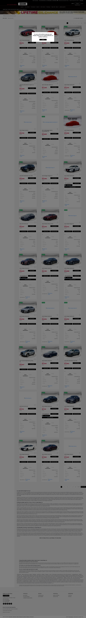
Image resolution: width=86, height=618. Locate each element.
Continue (43, 39)
